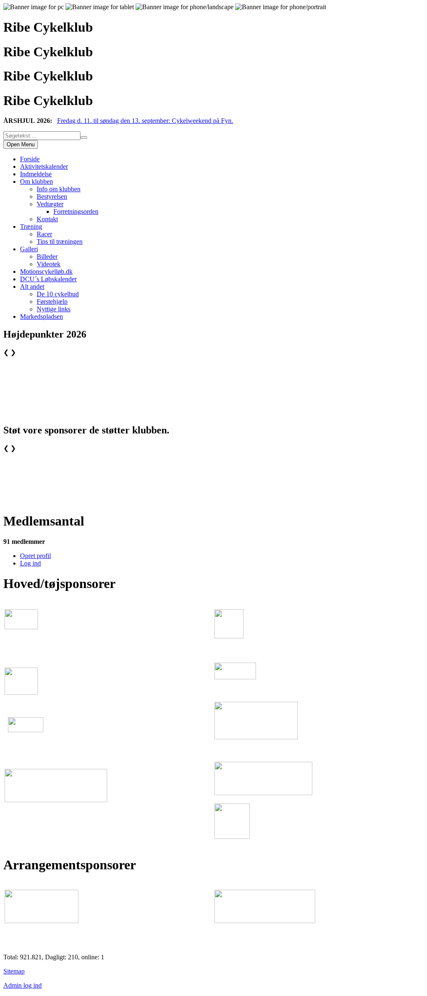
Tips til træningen (60, 241)
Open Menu (21, 144)
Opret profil (35, 555)
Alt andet (32, 286)
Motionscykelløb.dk (46, 271)
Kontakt (47, 219)
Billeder (47, 256)
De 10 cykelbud (58, 294)
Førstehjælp (52, 301)
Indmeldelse (36, 174)
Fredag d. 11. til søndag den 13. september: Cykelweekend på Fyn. (145, 120)
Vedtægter (50, 204)
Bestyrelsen (52, 196)
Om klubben (36, 181)
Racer (44, 234)
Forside (30, 159)
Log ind (30, 563)
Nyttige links (53, 309)
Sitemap (14, 971)
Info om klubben (58, 189)
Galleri (29, 249)
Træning (31, 226)
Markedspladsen (41, 316)
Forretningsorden (75, 211)
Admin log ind (22, 985)
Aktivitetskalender (44, 166)
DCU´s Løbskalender (48, 279)
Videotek (48, 264)
